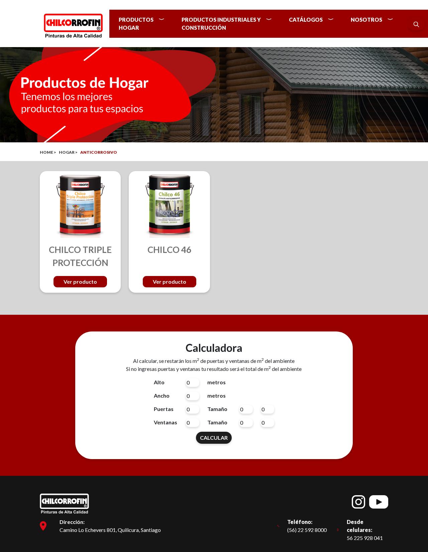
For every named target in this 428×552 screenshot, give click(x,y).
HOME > (48, 152)
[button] (144, 23)
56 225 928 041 (365, 530)
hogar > (68, 152)
